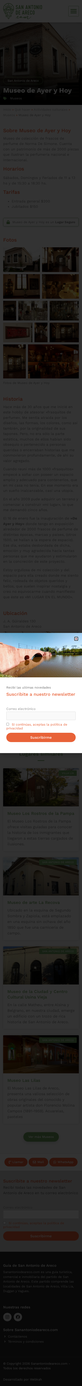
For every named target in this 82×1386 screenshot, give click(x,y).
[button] (76, 638)
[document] (41, 693)
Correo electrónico (21, 709)
